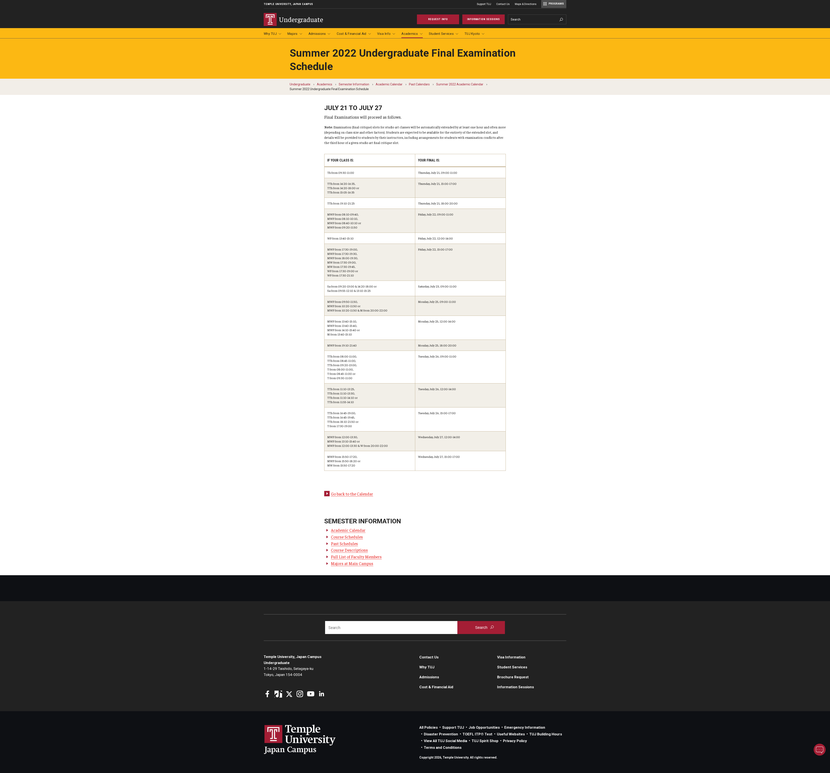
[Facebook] (267, 694)
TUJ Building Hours (545, 734)
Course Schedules (347, 536)
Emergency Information (524, 727)
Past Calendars (419, 84)
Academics (409, 34)
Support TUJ (484, 4)
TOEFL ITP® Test (477, 734)
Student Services (441, 34)
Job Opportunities (484, 727)
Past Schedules (344, 543)
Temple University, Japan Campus (288, 4)
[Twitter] (289, 694)
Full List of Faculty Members (356, 556)
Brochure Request (513, 677)
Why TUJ (270, 34)
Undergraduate (300, 84)
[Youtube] (310, 694)
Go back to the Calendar (352, 493)
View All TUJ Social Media (445, 741)
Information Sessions (515, 687)
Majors (292, 34)
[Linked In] (321, 694)
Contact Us (503, 4)
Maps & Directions (525, 4)
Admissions (317, 34)
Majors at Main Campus (352, 563)
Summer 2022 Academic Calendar (459, 84)
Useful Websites (511, 734)
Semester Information (354, 84)
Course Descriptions (349, 550)
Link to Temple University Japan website (307, 739)
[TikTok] (278, 694)
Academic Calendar (389, 84)
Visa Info (384, 34)
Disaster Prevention (441, 734)
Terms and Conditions (442, 747)
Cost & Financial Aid (351, 34)
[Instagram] (300, 694)
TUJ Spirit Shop (485, 741)
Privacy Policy (515, 741)
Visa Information (511, 657)
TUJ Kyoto (472, 34)
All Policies (428, 727)
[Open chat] (820, 750)
